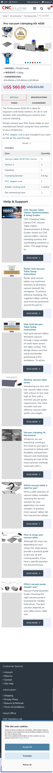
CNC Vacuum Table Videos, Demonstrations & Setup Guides (36, 213)
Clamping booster (14, 175)
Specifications (39, 97)
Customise (27, 756)
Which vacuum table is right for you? (35, 486)
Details (14, 97)
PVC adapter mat (13, 134)
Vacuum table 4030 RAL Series (21, 159)
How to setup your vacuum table (33, 536)
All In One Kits (15, 16)
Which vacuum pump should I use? (35, 585)
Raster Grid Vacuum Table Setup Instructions (34, 272)
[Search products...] (41, 8)
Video (14, 103)
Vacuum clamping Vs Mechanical (35, 434)
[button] (17, 46)
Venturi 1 (9, 164)
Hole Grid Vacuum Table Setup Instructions (33, 327)
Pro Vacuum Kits (30, 16)
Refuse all (27, 764)
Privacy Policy (23, 738)
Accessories (39, 103)
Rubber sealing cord (15, 187)
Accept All (27, 747)
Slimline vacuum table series (35, 381)
